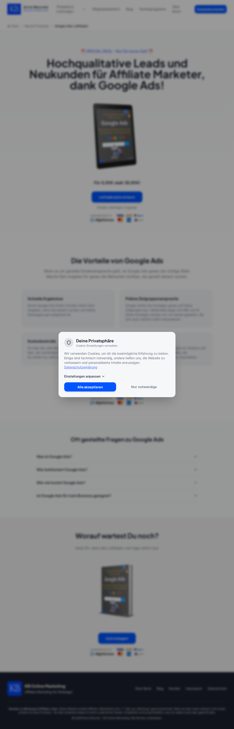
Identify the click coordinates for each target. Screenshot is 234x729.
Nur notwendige (144, 387)
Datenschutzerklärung (80, 367)
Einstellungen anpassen (82, 376)
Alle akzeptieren (90, 387)
